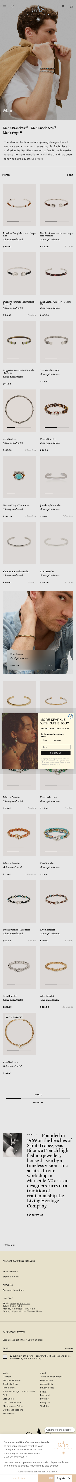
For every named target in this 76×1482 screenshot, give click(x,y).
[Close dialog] (70, 716)
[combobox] (63, 1478)
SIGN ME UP (55, 753)
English (60, 1478)
